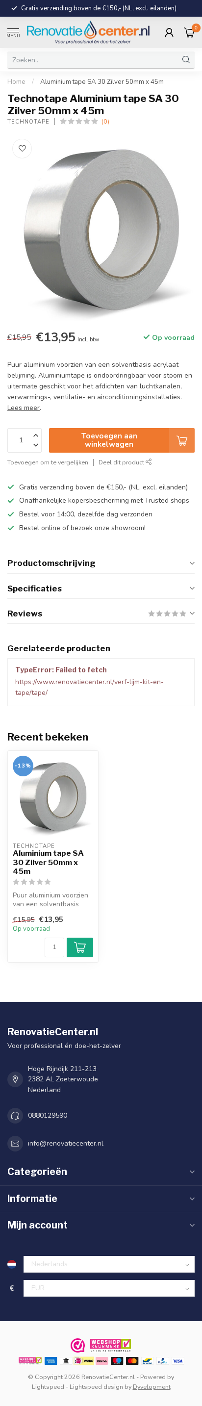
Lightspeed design (96, 1386)
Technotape (28, 122)
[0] (189, 32)
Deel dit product (122, 462)
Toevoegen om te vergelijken (47, 462)
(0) (105, 121)
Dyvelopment (152, 1386)
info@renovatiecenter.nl (65, 1143)
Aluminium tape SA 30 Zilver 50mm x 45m (102, 81)
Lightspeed (48, 1386)
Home (16, 81)
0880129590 (47, 1115)
